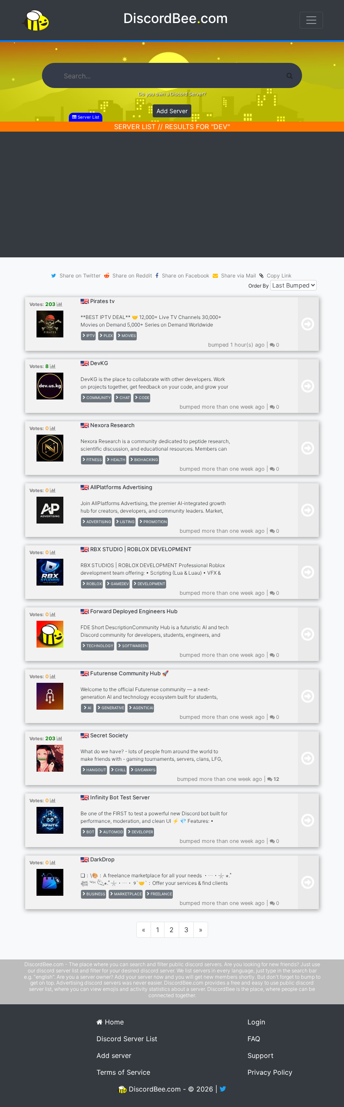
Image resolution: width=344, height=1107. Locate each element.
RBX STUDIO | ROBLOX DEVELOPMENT (140, 549)
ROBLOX (93, 583)
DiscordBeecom (175, 18)
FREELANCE (160, 894)
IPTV (90, 335)
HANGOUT (95, 769)
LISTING (127, 521)
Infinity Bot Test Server (120, 797)
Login (256, 1022)
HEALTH (117, 459)
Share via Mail (238, 275)
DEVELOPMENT (150, 583)
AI (88, 707)
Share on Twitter (80, 275)
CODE (143, 397)
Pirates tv (102, 301)
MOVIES (128, 335)
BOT (89, 832)
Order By (258, 286)
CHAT (124, 397)
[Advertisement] (172, 194)
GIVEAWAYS (144, 769)
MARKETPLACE (127, 894)
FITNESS (93, 459)
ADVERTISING (98, 521)
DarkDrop (102, 859)
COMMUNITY (98, 397)
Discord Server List (126, 1038)
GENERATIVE (112, 707)
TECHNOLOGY (99, 645)
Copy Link (277, 275)
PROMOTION (154, 521)
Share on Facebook (185, 275)
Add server (113, 1055)
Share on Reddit (132, 275)
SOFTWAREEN (134, 645)
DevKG (99, 363)
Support (261, 1055)
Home (113, 1022)
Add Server (172, 110)
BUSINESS (95, 894)
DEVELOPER (141, 832)
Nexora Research (112, 425)
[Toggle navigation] (311, 20)
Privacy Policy (270, 1072)
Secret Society (109, 735)
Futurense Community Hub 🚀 (129, 673)
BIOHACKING (145, 459)
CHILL (120, 769)
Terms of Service (123, 1072)
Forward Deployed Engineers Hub (133, 611)
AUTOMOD (112, 832)
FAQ (254, 1038)
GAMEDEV (119, 583)
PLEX (107, 335)
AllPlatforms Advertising (121, 487)
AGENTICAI (142, 707)
